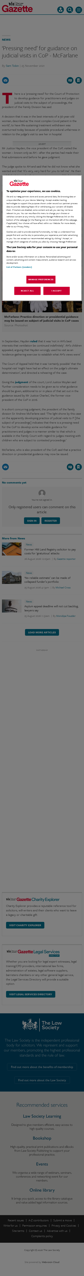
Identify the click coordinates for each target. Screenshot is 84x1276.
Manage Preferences (41, 279)
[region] (42, 238)
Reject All (27, 290)
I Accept (57, 290)
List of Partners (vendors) (19, 266)
